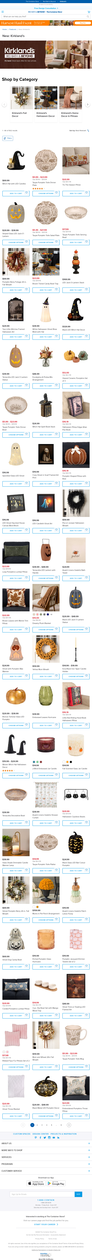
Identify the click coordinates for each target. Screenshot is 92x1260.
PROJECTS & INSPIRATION (64, 1134)
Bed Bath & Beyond (49, 1)
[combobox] (44, 16)
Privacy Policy (39, 1238)
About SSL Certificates (46, 1259)
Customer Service (12, 1171)
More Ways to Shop (12, 1150)
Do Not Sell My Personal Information (38, 1235)
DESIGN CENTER (41, 1134)
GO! (78, 1194)
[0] (89, 12)
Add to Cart (16, 193)
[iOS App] (36, 1183)
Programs (7, 1164)
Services (7, 1157)
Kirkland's (63, 1)
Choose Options (46, 193)
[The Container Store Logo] (46, 12)
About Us (7, 1143)
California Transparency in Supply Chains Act (46, 1250)
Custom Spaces (21, 1134)
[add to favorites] (26, 192)
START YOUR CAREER (44, 1224)
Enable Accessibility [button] (46, 4)
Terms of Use (52, 1238)
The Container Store (32, 1)
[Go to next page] (69, 1125)
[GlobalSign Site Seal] (46, 1256)
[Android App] (56, 1183)
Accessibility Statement (58, 1235)
